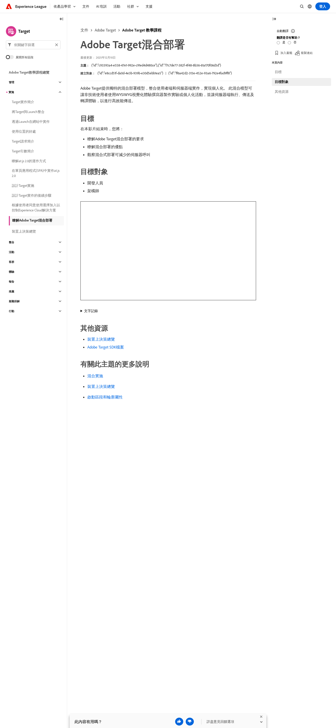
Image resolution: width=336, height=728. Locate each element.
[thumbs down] (190, 722)
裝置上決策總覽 (101, 339)
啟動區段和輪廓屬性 (105, 397)
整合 (11, 242)
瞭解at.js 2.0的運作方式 (29, 161)
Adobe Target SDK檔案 (105, 347)
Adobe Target (105, 30)
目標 (278, 72)
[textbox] (33, 44)
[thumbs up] (179, 722)
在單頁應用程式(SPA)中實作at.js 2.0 (36, 173)
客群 (11, 262)
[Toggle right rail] (274, 19)
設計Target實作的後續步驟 (31, 195)
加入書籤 (286, 53)
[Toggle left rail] (61, 19)
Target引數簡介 (23, 151)
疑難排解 (14, 301)
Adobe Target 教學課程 (142, 30)
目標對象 (282, 81)
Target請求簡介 (23, 141)
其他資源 (282, 91)
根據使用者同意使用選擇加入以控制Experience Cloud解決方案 (36, 207)
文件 (84, 30)
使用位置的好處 (24, 131)
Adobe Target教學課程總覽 (29, 72)
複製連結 (307, 53)
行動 (11, 311)
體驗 (11, 271)
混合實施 (95, 375)
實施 (11, 92)
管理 (11, 82)
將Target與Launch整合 (28, 112)
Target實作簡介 (23, 102)
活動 (11, 252)
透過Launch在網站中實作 (31, 121)
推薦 (11, 291)
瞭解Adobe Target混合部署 (32, 220)
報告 (11, 281)
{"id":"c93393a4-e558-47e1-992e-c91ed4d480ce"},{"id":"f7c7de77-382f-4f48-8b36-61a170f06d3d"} (156, 65)
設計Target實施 (23, 185)
